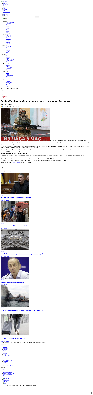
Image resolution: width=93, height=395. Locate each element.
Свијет (7, 28)
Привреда (8, 35)
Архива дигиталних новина (9, 363)
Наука (7, 66)
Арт (7, 52)
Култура (5, 7)
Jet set (7, 73)
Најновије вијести (10, 22)
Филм (7, 49)
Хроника (5, 5)
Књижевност (9, 47)
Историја (8, 65)
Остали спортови (10, 59)
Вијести (8, 42)
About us (5, 371)
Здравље (8, 81)
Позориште (8, 46)
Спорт (4, 8)
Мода (7, 86)
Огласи (7, 37)
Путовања (8, 68)
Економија (5, 4)
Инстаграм (18, 162)
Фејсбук (13, 162)
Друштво (8, 24)
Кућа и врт (8, 83)
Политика (8, 23)
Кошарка (8, 57)
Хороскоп (8, 76)
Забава (4, 10)
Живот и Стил (6, 12)
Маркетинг (5, 361)
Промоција (8, 39)
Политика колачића (7, 374)
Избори (7, 31)
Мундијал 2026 (9, 60)
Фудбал (7, 55)
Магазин (5, 9)
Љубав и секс (9, 77)
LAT (4, 14)
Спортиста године (10, 61)
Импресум (5, 375)
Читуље (5, 362)
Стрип (7, 51)
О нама (5, 369)
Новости (5, 3)
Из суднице (8, 43)
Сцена (7, 74)
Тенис (7, 58)
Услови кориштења (7, 372)
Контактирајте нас (7, 360)
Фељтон (8, 69)
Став (7, 32)
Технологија (9, 67)
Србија (7, 26)
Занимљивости (9, 75)
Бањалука (8, 29)
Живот (7, 84)
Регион (7, 27)
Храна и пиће (9, 82)
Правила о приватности (8, 373)
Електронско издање (8, 365)
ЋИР (7, 14)
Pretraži (37, 16)
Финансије (8, 36)
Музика (8, 50)
